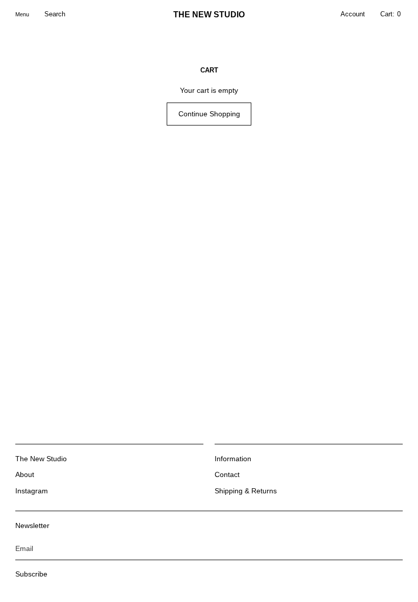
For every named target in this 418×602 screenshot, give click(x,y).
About (24, 474)
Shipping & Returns (246, 491)
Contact (227, 474)
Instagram (31, 491)
